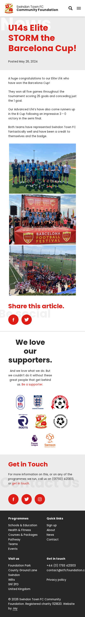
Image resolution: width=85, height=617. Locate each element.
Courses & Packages (23, 535)
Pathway (14, 540)
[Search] (70, 8)
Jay (15, 608)
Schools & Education (22, 525)
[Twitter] (26, 319)
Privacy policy (56, 580)
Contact (53, 540)
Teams (13, 544)
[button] (79, 8)
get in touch (20, 483)
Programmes (18, 518)
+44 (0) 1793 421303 (61, 566)
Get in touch (56, 559)
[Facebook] (13, 319)
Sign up (52, 525)
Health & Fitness (19, 530)
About (51, 530)
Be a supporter (32, 384)
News (50, 535)
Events (13, 549)
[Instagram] (40, 499)
